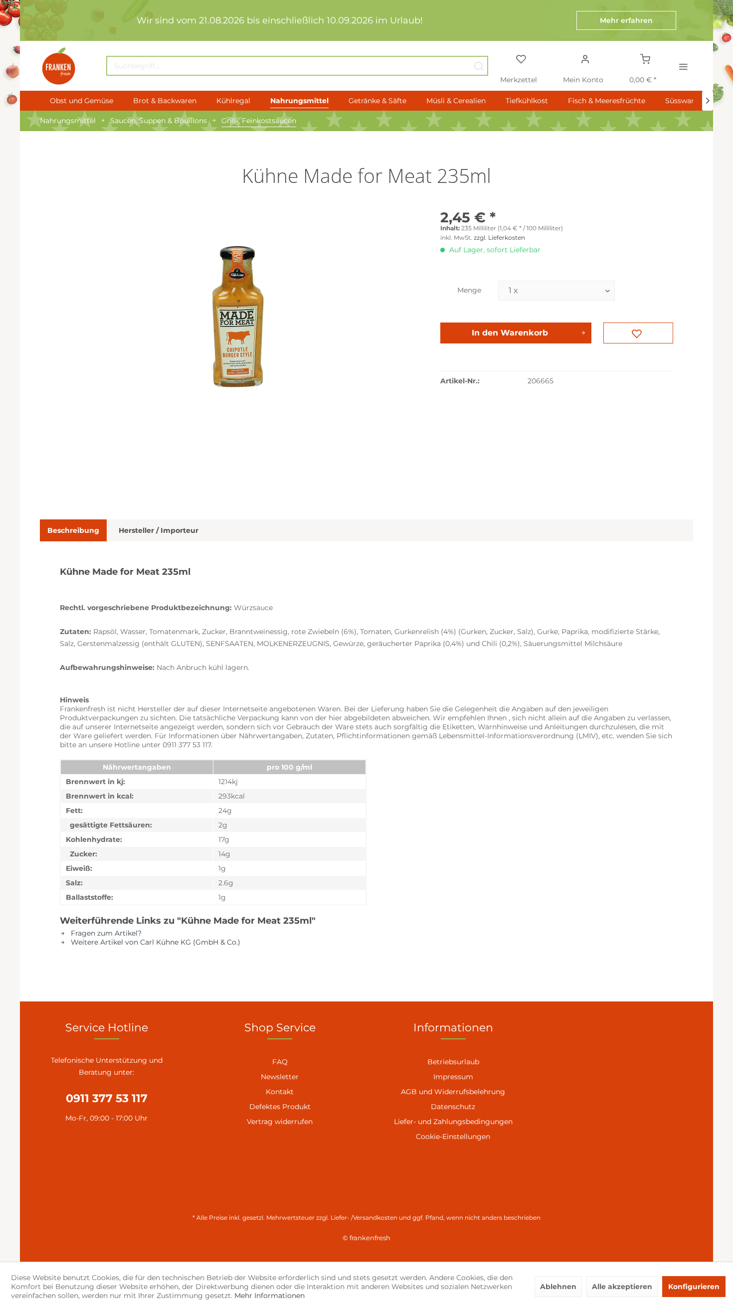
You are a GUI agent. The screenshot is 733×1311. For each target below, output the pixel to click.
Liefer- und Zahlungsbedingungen (453, 1121)
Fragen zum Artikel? (105, 933)
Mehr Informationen (269, 1295)
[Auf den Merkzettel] (638, 333)
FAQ (280, 1061)
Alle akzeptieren (622, 1286)
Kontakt (280, 1091)
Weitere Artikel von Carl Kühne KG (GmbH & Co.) (154, 942)
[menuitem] (297, 66)
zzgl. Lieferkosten (499, 237)
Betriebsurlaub (453, 1061)
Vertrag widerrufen (280, 1121)
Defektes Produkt (280, 1106)
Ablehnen (558, 1286)
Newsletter (280, 1076)
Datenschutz (453, 1106)
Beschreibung (73, 530)
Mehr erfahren (626, 20)
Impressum (453, 1076)
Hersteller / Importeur (158, 530)
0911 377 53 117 (107, 1098)
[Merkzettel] (520, 58)
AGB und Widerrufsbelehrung (453, 1091)
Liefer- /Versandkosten (364, 1217)
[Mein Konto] (585, 58)
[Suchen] (478, 66)
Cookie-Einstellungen (453, 1136)
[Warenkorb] (645, 58)
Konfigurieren (694, 1286)
